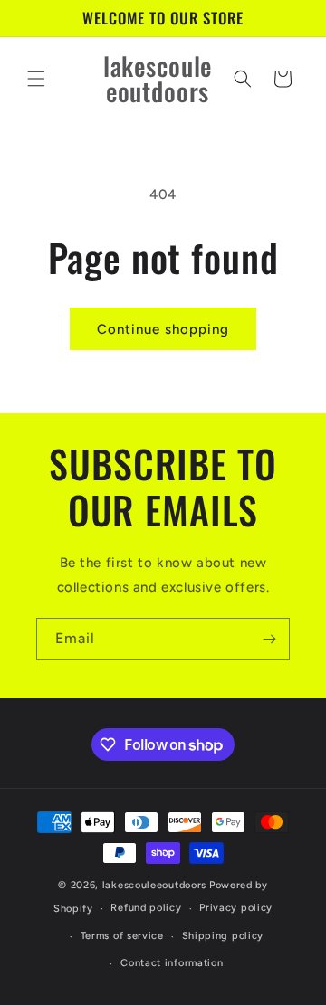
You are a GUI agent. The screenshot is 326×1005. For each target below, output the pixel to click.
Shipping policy (223, 936)
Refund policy (145, 908)
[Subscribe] (269, 639)
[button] (36, 79)
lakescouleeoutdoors (154, 885)
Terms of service (122, 936)
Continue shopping (163, 329)
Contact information (171, 963)
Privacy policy (236, 908)
